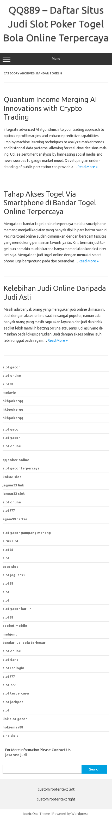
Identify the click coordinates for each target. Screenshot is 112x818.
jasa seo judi (16, 755)
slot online (12, 375)
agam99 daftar (15, 519)
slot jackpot (13, 702)
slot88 (8, 384)
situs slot (10, 541)
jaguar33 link (13, 485)
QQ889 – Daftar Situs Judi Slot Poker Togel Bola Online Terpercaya (56, 23)
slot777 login (13, 668)
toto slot (10, 566)
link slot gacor (15, 719)
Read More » (88, 167)
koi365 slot (12, 477)
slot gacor (11, 367)
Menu (56, 59)
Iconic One (31, 813)
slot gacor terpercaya (21, 468)
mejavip (9, 392)
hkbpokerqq (13, 401)
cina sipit (10, 735)
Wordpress (79, 813)
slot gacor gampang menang (27, 532)
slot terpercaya (16, 693)
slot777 (9, 510)
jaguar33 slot (14, 493)
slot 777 (9, 685)
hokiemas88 (13, 727)
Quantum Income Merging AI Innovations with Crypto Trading (50, 108)
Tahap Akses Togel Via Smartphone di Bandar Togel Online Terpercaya (50, 202)
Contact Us (61, 750)
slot (6, 558)
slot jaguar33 (14, 575)
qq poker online (16, 460)
